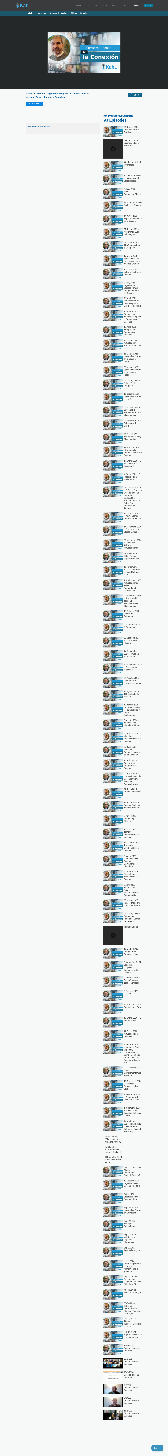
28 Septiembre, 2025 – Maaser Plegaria (131, 640)
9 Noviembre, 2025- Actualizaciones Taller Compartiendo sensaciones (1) (133, 585)
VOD (87, 5)
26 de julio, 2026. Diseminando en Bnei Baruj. (131, 129)
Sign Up (148, 5)
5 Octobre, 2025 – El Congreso (132, 625)
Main (30, 13)
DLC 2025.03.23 (131, 927)
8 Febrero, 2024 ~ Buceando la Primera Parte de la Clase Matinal (132, 411)
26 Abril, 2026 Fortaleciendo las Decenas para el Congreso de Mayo (132, 302)
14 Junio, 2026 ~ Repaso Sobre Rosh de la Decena (133, 218)
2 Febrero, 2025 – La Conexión (132, 992)
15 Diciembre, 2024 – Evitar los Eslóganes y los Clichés (132, 1085)
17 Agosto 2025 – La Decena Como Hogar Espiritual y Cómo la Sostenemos (132, 710)
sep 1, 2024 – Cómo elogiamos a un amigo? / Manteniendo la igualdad (132, 1275)
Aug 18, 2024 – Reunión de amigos (132, 1300)
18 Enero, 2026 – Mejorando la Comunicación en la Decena (133, 451)
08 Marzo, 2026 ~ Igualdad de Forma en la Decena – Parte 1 (132, 371)
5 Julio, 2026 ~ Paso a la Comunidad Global (132, 191)
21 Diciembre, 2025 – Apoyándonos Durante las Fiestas (132, 516)
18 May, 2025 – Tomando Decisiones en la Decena (131, 833)
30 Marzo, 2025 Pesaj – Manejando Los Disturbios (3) (132, 903)
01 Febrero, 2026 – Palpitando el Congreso (132, 423)
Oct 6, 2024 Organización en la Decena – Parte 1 (132, 1206)
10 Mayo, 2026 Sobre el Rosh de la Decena (132, 272)
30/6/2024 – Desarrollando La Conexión (131, 1371)
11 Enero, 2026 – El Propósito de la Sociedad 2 (132, 463)
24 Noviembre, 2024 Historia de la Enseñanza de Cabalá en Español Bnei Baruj (132, 1126)
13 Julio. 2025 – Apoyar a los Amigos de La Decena (131, 764)
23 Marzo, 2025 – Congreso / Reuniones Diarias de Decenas (132, 917)
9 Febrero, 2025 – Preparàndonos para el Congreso (132, 980)
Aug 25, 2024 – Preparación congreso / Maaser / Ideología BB (132, 1290)
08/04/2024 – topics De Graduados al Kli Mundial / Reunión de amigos (132, 1318)
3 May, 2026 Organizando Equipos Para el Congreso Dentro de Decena (131, 288)
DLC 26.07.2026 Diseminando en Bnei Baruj (131, 143)
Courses (77, 5)
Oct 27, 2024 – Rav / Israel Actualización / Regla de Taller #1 (132, 1181)
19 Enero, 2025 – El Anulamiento (132, 1019)
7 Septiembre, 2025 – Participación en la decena (133, 667)
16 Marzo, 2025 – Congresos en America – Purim (132, 951)
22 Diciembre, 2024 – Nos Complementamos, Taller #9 (132, 1071)
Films (74, 13)
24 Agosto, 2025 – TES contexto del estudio (132, 694)
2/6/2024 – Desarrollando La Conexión (131, 1410)
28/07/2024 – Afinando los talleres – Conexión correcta (132, 1332)
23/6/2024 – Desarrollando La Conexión (131, 1384)
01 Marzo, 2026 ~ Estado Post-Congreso (132, 383)
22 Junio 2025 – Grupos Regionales (132, 790)
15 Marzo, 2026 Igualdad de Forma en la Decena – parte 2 (132, 358)
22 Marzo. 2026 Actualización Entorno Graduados (132, 343)
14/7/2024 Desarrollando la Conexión (131, 1357)
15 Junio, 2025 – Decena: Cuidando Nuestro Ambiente (132, 805)
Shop (124, 5)
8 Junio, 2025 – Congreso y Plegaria (131, 818)
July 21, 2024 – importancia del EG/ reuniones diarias (133, 1344)
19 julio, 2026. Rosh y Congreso (132, 163)
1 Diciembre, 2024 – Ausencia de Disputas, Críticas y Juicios (132, 1112)
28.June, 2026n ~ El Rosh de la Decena (133, 203)
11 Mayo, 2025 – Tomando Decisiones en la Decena (131, 846)
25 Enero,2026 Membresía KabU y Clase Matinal (132, 436)
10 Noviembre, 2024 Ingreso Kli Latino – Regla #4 (132, 1152)
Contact (114, 5)
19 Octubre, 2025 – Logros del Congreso (132, 613)
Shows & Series (58, 13)
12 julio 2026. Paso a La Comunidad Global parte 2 (132, 178)
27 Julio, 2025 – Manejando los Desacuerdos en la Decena (132, 737)
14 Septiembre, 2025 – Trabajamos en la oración (133, 654)
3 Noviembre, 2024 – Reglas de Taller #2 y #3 (132, 1166)
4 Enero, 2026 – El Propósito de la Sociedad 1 (132, 477)
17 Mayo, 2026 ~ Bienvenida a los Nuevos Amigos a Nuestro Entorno (132, 260)
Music (83, 13)
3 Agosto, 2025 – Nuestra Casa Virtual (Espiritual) (132, 723)
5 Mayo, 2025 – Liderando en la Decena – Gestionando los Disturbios (131, 861)
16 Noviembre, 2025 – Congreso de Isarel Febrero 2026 (132, 571)
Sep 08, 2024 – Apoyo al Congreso (132, 1258)
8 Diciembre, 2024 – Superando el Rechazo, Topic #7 (132, 1097)
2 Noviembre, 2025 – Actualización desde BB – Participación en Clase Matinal (132, 601)
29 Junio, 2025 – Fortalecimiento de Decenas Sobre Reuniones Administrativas (132, 778)
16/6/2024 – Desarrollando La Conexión (131, 1422)
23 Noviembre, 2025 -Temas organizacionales (131, 556)
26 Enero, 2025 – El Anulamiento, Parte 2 (132, 1007)
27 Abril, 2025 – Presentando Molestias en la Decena (131, 875)
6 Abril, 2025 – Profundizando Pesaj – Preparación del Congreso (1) (131, 890)
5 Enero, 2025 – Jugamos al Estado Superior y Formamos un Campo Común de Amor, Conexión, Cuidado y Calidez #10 (132, 1053)
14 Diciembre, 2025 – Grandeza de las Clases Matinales (132, 529)
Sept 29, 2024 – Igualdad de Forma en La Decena (132, 1219)
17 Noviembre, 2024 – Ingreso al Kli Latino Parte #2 (132, 1139)
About (104, 5)
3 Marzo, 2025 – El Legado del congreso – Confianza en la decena (132, 967)
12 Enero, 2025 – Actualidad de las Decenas (131, 1034)
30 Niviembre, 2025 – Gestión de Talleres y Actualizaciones (132, 544)
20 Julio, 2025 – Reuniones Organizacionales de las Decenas (132, 751)
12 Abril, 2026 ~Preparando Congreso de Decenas (130, 331)
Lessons (41, 13)
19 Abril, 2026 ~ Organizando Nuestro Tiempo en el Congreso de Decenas (132, 316)
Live (95, 5)
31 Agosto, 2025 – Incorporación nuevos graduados (132, 680)
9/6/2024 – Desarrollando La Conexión (131, 1397)
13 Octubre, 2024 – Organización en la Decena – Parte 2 (132, 1193)
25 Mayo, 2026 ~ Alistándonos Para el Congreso (132, 245)
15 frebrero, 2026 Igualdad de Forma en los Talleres (132, 396)
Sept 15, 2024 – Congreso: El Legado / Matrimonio (131, 1248)
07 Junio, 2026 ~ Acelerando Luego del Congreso (132, 232)
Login (136, 5)
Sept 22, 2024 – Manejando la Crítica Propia (131, 1233)
